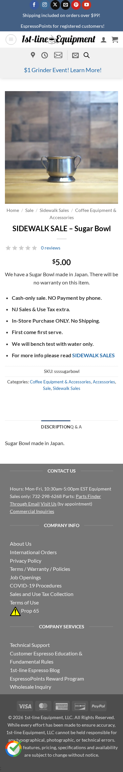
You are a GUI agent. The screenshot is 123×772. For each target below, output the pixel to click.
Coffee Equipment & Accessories (60, 381)
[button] (11, 39)
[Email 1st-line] (58, 55)
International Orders (33, 552)
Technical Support (30, 645)
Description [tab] (55, 426)
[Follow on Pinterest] (76, 5)
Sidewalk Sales (54, 210)
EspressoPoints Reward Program (47, 678)
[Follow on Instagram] (45, 5)
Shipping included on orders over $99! (61, 15)
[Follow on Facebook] (34, 5)
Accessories (104, 381)
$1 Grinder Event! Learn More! (63, 70)
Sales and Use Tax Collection (41, 594)
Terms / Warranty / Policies (40, 569)
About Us (20, 543)
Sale (29, 210)
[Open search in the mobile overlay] (86, 55)
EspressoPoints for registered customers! (63, 26)
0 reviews (50, 247)
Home (13, 210)
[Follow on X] (55, 5)
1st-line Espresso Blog (35, 670)
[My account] (103, 39)
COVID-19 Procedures (36, 585)
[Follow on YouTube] (86, 5)
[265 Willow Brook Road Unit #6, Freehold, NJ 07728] (34, 55)
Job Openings (25, 577)
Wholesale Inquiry (30, 687)
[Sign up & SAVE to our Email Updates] (75, 55)
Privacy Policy (25, 560)
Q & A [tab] (76, 426)
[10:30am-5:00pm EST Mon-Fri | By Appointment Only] (45, 55)
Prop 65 (30, 610)
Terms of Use (24, 602)
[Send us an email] (65, 5)
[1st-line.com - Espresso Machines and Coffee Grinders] (58, 39)
